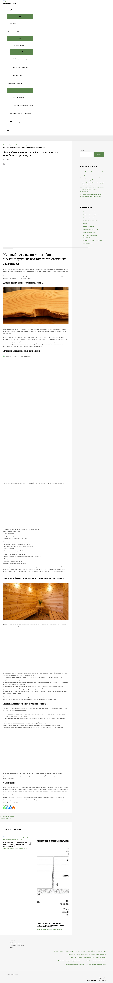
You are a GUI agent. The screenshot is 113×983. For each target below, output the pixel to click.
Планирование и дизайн (14, 83)
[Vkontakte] (10, 807)
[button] (12, 10)
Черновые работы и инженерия (21, 113)
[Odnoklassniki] (13, 807)
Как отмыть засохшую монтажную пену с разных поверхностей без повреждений (17, 844)
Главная (9, 10)
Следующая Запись (6, 818)
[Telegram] (7, 807)
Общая (14, 23)
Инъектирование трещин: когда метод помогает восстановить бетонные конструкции (91, 173)
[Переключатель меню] (20, 16)
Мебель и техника (12, 32)
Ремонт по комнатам (18, 97)
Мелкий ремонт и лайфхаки (20, 67)
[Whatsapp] (4, 807)
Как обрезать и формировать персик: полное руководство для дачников (84, 964)
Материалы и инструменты (23, 59)
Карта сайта (102, 978)
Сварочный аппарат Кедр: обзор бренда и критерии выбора (88, 957)
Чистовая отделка (17, 122)
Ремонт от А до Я (9, 3)
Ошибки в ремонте (17, 75)
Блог (8, 130)
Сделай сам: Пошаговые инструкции (22, 105)
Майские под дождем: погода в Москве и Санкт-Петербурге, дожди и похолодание (92, 189)
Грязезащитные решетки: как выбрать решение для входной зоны (86, 954)
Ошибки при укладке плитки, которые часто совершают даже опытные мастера (50, 925)
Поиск (82, 150)
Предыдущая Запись (7, 816)
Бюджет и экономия (18, 45)
